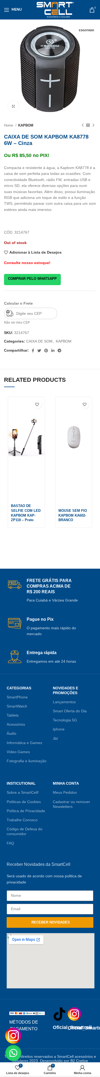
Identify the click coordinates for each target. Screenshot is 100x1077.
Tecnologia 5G (65, 720)
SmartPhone (17, 697)
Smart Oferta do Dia (70, 711)
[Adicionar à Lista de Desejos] (37, 404)
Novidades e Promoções (65, 690)
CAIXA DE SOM (39, 341)
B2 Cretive (79, 1061)
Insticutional (21, 783)
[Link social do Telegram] (59, 350)
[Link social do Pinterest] (46, 350)
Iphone (59, 729)
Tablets (13, 715)
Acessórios (16, 724)
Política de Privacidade (26, 811)
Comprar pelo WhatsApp (32, 279)
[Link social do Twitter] (39, 350)
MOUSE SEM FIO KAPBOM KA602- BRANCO (72, 515)
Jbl (55, 738)
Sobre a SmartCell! (23, 792)
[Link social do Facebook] (33, 350)
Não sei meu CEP (17, 322)
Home (9, 125)
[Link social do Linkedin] (53, 350)
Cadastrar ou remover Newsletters (71, 804)
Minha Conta (66, 783)
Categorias (19, 688)
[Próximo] (93, 125)
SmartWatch (17, 706)
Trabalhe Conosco (22, 820)
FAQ (10, 843)
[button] (13, 1053)
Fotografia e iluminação (26, 761)
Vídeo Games (18, 752)
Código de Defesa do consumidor (24, 831)
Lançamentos (64, 702)
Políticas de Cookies (24, 802)
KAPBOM (25, 125)
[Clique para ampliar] (13, 106)
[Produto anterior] (82, 125)
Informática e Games (24, 743)
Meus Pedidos (65, 792)
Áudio (11, 733)
